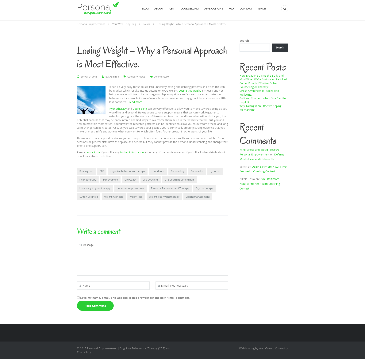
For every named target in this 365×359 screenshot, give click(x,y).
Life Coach (130, 179)
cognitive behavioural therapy (127, 171)
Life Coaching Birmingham (179, 179)
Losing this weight (190, 90)
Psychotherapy (204, 188)
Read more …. (137, 102)
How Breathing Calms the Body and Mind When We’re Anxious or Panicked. (263, 77)
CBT (172, 8)
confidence (158, 171)
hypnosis (215, 171)
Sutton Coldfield (88, 196)
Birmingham (86, 171)
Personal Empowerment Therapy (170, 188)
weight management (197, 196)
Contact (246, 8)
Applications (213, 8)
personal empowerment (131, 188)
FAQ (231, 8)
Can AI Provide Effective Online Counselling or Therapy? (258, 85)
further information (132, 152)
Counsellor (197, 171)
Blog (145, 8)
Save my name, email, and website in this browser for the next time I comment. (135, 298)
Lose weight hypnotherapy (94, 188)
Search (244, 40)
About (159, 8)
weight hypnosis (113, 196)
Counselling (189, 8)
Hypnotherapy (118, 108)
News (142, 76)
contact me (93, 152)
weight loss (136, 196)
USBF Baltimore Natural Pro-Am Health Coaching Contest (260, 183)
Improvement (110, 179)
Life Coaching (150, 179)
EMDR (262, 8)
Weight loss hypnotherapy (164, 196)
